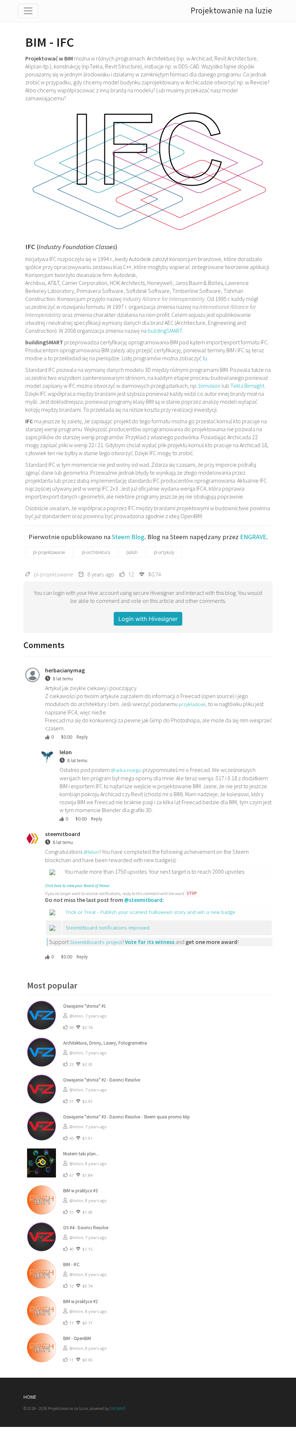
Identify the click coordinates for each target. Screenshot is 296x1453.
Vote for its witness (149, 941)
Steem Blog (128, 537)
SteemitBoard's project (96, 941)
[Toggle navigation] (28, 11)
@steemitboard (143, 899)
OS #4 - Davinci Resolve (85, 1228)
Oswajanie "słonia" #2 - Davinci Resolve (101, 1080)
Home (29, 1397)
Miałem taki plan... (81, 1154)
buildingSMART (165, 330)
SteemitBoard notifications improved (107, 927)
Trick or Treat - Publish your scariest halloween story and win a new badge (150, 911)
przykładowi (192, 704)
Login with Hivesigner (148, 618)
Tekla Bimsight (247, 385)
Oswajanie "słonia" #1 (84, 1006)
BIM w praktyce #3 (80, 1191)
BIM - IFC (71, 1264)
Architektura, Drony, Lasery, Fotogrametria (105, 1043)
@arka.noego (126, 770)
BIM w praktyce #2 (80, 1301)
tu (205, 358)
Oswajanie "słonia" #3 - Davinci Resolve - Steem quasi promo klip (126, 1117)
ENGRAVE (253, 537)
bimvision (210, 385)
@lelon (91, 851)
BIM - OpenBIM (77, 1338)
